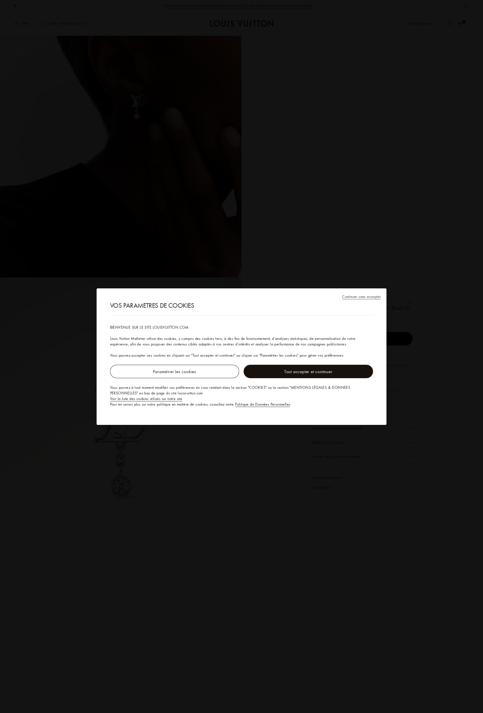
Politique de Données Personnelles (262, 404)
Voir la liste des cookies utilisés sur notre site (146, 398)
